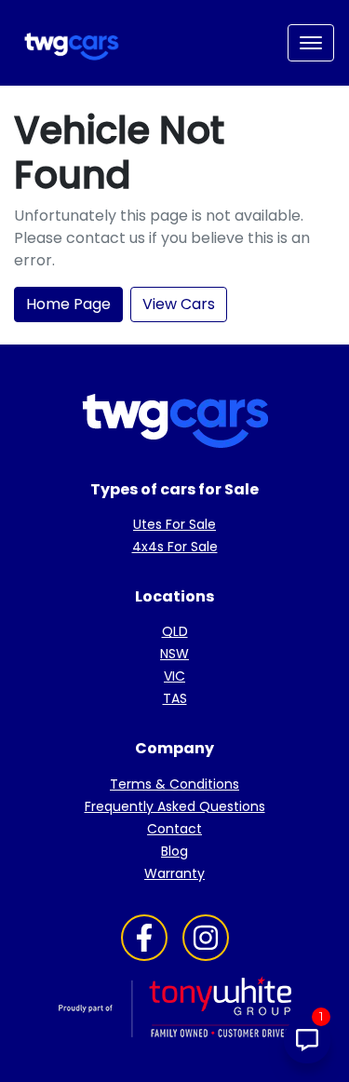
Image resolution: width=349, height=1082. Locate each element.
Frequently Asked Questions (175, 806)
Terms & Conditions (174, 784)
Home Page (68, 304)
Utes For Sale (174, 524)
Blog (174, 851)
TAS (175, 698)
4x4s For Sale (175, 546)
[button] (311, 42)
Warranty (174, 873)
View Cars (178, 304)
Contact (174, 828)
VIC (174, 676)
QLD (175, 631)
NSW (174, 653)
